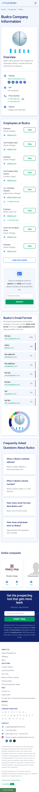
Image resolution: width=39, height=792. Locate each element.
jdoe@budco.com (11, 357)
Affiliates (5, 656)
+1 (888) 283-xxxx (13, 201)
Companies (12, 9)
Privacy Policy (15, 630)
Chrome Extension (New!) (11, 684)
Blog (3, 660)
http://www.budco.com (16, 79)
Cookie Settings (8, 790)
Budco (30, 321)
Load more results (19, 260)
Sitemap (4, 705)
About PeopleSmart (9, 653)
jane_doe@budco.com (12, 338)
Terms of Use (6, 780)
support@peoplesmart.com (15, 726)
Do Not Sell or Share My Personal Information (18, 698)
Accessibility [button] (5, 784)
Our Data (5, 674)
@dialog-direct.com (14, 197)
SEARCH (19, 302)
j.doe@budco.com (11, 366)
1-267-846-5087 (11, 730)
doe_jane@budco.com (12, 403)
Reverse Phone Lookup (10, 677)
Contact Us (6, 691)
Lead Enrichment (8, 670)
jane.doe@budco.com (12, 384)
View (30, 130)
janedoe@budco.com (12, 375)
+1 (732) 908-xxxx (14, 99)
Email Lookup (7, 681)
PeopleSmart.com (16, 632)
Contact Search (7, 666)
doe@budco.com (10, 394)
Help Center (6, 694)
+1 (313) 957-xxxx (13, 220)
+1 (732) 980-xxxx (14, 101)
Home (3, 9)
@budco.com (11, 135)
